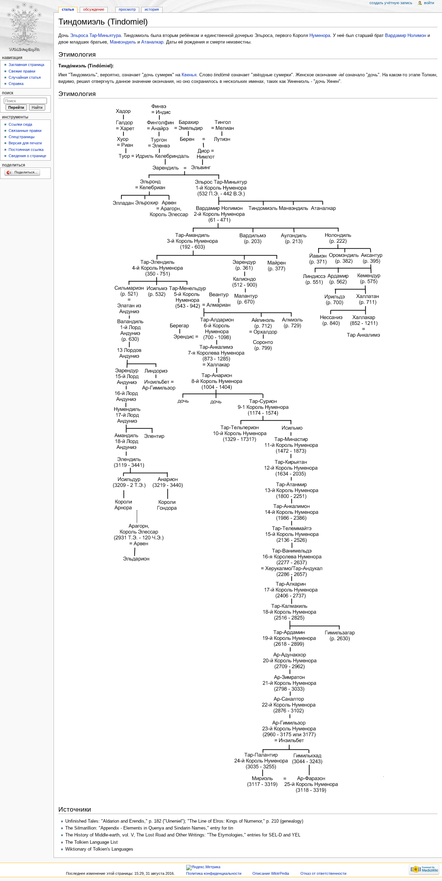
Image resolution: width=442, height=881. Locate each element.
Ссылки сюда (20, 124)
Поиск (7, 93)
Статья (68, 9)
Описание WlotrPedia (270, 873)
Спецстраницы (22, 137)
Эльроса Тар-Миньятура (95, 35)
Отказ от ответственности (323, 873)
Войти (429, 3)
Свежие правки (22, 71)
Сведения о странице (27, 156)
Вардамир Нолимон (405, 35)
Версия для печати (25, 143)
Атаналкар (152, 42)
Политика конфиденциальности (213, 873)
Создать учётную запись (390, 3)
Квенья (189, 75)
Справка (16, 84)
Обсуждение (93, 9)
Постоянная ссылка (26, 149)
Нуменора (319, 35)
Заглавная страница (26, 65)
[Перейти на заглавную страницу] (27, 27)
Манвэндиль (123, 42)
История (152, 9)
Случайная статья (25, 77)
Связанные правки (25, 130)
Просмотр (127, 9)
